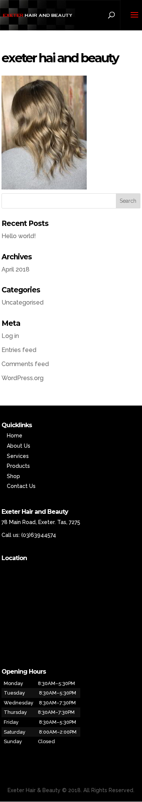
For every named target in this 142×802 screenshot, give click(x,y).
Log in (10, 335)
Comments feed (25, 364)
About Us (18, 446)
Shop (13, 476)
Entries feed (19, 350)
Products (18, 466)
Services (18, 456)
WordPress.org (23, 378)
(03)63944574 (38, 535)
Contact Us (21, 486)
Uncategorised (23, 302)
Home (14, 436)
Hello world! (19, 236)
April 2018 (16, 269)
